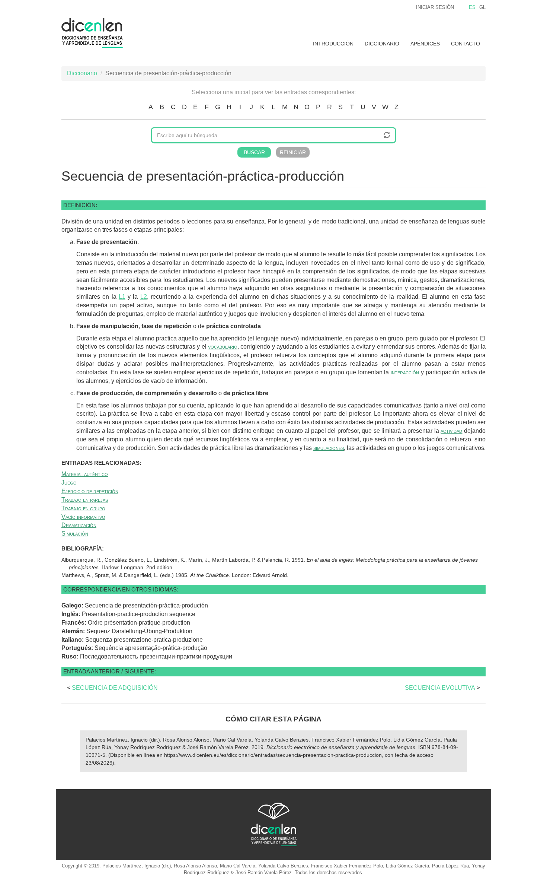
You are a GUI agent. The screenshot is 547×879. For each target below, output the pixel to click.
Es (472, 7)
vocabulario (222, 346)
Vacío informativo (83, 517)
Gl (482, 7)
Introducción (333, 44)
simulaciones (328, 448)
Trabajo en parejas (84, 499)
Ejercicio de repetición (89, 491)
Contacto (465, 44)
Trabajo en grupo (83, 508)
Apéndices (425, 44)
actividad (451, 431)
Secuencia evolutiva (440, 688)
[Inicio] (94, 33)
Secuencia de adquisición (115, 688)
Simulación (74, 533)
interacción (405, 372)
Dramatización (78, 525)
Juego (69, 482)
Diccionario (382, 44)
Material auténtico (84, 474)
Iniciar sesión (435, 7)
